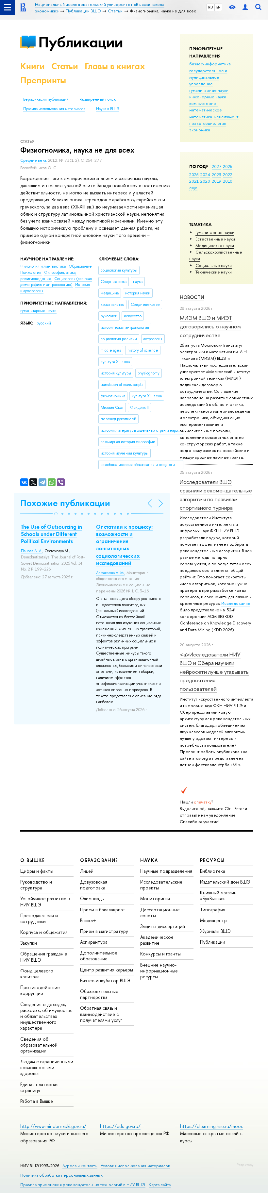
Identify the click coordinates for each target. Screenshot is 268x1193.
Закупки (28, 943)
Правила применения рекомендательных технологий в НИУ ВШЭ (82, 1184)
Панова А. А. (31, 551)
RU (210, 7)
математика (200, 117)
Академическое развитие (157, 940)
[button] (56, 513)
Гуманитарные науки (214, 232)
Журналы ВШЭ (215, 931)
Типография (212, 909)
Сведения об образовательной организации (39, 1045)
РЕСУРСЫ (212, 860)
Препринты (43, 80)
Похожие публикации (65, 503)
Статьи (64, 66)
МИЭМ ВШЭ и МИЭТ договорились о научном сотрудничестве (210, 326)
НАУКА (149, 860)
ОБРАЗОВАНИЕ (99, 860)
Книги (32, 66)
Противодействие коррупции (40, 990)
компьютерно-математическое (205, 106)
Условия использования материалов (135, 1165)
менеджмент (226, 117)
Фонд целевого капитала (36, 974)
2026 (227, 166)
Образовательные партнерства (99, 994)
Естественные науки (215, 239)
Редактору (245, 1164)
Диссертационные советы (160, 912)
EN (218, 7)
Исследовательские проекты (161, 885)
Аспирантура (94, 942)
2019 (216, 181)
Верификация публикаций (46, 99)
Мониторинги (155, 898)
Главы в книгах (115, 66)
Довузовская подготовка (93, 885)
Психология (31, 272)
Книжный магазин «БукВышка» (218, 895)
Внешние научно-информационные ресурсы (159, 971)
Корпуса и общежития (44, 932)
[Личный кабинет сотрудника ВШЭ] (245, 7)
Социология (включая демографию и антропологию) (56, 282)
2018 (227, 181)
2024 (205, 174)
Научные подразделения (166, 871)
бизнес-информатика (210, 64)
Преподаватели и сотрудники (39, 918)
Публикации (80, 42)
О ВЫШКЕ (32, 860)
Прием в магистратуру (104, 931)
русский (44, 323)
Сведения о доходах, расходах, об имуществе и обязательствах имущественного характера (46, 1016)
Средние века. (34, 160)
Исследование (235, 603)
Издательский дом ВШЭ (225, 882)
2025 (194, 174)
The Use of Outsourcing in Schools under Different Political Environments (51, 534)
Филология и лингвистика (43, 266)
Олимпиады (92, 898)
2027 (216, 166)
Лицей (86, 871)
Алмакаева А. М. (110, 572)
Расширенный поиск (97, 99)
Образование (80, 266)
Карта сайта (160, 1184)
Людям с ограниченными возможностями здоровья (46, 1067)
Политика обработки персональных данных (61, 1175)
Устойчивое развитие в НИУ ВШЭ (45, 901)
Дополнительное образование (98, 956)
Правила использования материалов (54, 108)
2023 (216, 174)
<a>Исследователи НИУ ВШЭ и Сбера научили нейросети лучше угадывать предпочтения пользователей (214, 671)
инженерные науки (207, 97)
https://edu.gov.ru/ (120, 1126)
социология (214, 123)
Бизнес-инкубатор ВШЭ (105, 980)
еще (193, 188)
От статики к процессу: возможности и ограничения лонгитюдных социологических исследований (124, 544)
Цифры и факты (36, 871)
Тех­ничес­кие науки (213, 272)
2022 (227, 174)
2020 (205, 181)
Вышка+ (88, 920)
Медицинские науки (214, 245)
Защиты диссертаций (162, 926)
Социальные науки (213, 265)
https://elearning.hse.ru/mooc (211, 1126)
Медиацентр (213, 920)
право (195, 123)
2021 (194, 181)
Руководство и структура (36, 885)
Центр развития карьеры (106, 970)
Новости (192, 297)
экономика (199, 130)
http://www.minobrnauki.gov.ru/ (53, 1126)
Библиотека (212, 871)
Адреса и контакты (79, 1165)
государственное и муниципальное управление (208, 77)
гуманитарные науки (208, 90)
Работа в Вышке (36, 1101)
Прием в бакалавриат (103, 909)
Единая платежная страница (39, 1087)
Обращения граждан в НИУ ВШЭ (43, 957)
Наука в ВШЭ (107, 108)
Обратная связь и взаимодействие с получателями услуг (101, 1014)
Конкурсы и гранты (160, 954)
